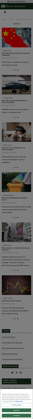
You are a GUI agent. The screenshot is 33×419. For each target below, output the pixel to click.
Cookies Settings (16, 405)
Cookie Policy (19, 401)
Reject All (16, 410)
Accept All (16, 415)
